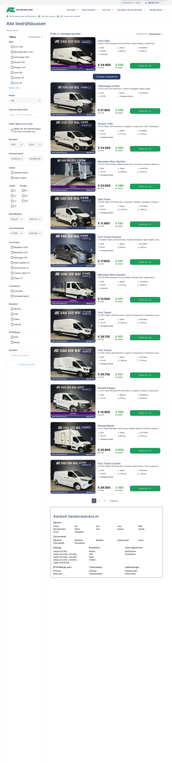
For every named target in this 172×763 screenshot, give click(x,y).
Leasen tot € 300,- (60, 551)
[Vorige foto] (54, 54)
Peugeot (120, 529)
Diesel (91, 557)
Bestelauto (79, 540)
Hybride (92, 559)
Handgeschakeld (95, 573)
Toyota (56, 532)
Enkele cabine (130, 573)
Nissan (77, 529)
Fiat (76, 526)
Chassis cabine (123, 540)
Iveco (119, 526)
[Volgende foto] (92, 54)
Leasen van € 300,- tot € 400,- (65, 554)
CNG (91, 554)
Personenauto (130, 554)
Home (8, 30)
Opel (98, 529)
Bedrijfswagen (130, 551)
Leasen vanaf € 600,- (61, 562)
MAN (140, 526)
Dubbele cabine (131, 571)
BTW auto (57, 571)
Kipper (141, 540)
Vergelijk (85, 42)
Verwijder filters (34, 37)
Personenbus (80, 543)
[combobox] (26, 100)
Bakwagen (57, 540)
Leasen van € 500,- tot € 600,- (65, 559)
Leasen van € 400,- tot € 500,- (65, 557)
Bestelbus (99, 540)
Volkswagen (79, 532)
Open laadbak (58, 543)
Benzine (92, 551)
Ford (97, 526)
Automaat (93, 571)
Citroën (56, 526)
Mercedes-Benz (59, 529)
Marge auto (57, 573)
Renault (141, 529)
